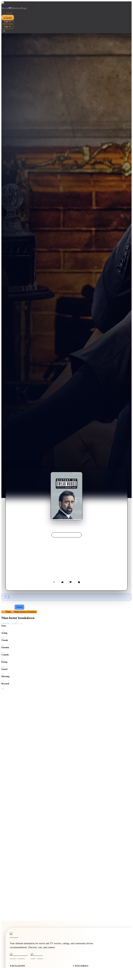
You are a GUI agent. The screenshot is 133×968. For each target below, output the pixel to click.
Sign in (7, 21)
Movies (4, 8)
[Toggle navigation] (4, 31)
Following (8, 607)
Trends (7, 17)
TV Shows (58, 527)
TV (10, 8)
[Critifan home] (66, 4)
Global (19, 607)
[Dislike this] (70, 582)
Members (16, 8)
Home (49, 527)
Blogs (23, 8)
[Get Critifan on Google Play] (40, 956)
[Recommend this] (62, 582)
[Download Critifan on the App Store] (19, 956)
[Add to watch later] (54, 582)
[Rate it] (79, 582)
